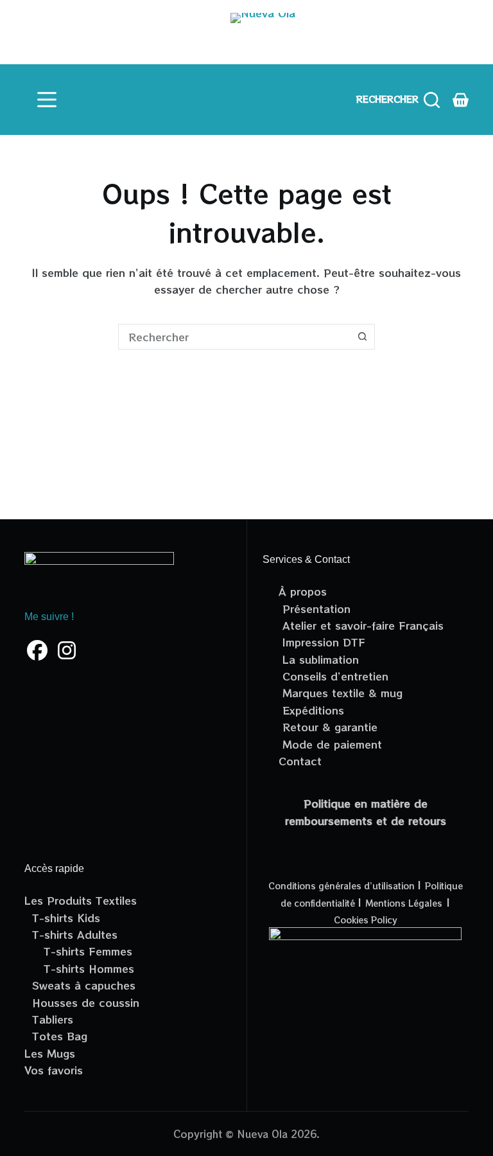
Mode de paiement (330, 744)
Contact (300, 761)
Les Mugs (49, 1053)
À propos (303, 591)
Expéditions (311, 710)
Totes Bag (55, 1036)
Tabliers (48, 1019)
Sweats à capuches (79, 985)
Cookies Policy (365, 920)
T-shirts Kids (62, 917)
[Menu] (46, 99)
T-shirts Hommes (79, 968)
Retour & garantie (328, 726)
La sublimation (319, 659)
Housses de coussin (81, 1002)
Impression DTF (322, 642)
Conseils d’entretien (333, 676)
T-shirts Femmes (78, 951)
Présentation (314, 608)
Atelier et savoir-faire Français (361, 625)
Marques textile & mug (340, 692)
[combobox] (234, 337)
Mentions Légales (403, 903)
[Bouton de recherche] (362, 337)
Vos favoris (53, 1070)
